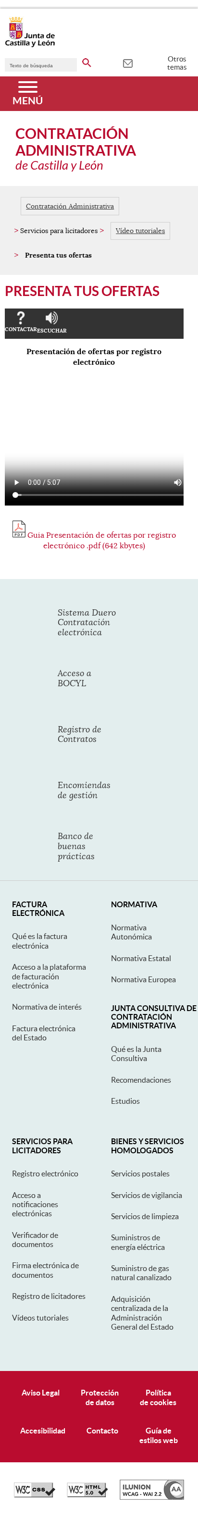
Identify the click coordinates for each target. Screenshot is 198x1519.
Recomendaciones (141, 1079)
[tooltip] (128, 62)
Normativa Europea (143, 979)
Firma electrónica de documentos (45, 1270)
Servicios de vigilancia (146, 1195)
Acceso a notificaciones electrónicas (35, 1204)
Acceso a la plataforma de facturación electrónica (49, 976)
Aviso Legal (41, 1392)
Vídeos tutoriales (40, 1317)
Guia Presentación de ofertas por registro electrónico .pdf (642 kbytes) (100, 541)
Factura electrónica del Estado (43, 1033)
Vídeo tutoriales (140, 230)
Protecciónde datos (100, 1397)
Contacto (102, 1430)
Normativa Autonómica (131, 932)
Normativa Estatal (141, 958)
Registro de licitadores (49, 1296)
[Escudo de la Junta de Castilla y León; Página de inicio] (30, 45)
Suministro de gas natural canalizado (141, 1273)
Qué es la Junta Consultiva (136, 1053)
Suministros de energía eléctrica (138, 1242)
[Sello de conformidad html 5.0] (87, 1495)
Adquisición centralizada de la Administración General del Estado (142, 1313)
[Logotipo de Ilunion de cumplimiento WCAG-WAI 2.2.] (152, 1497)
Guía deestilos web (158, 1435)
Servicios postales (140, 1173)
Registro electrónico (45, 1173)
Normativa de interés (47, 1006)
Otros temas (177, 63)
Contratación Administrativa (70, 206)
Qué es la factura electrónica (39, 941)
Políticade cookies (158, 1397)
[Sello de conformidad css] (34, 1495)
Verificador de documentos (35, 1239)
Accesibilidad (42, 1430)
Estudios (125, 1101)
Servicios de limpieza (145, 1216)
